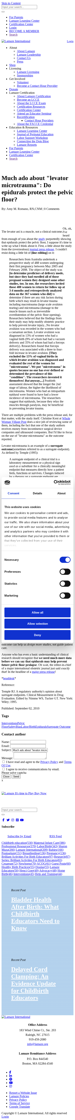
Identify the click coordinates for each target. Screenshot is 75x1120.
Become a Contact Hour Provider (37, 85)
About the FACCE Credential (35, 124)
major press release (43, 671)
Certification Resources (31, 106)
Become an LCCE (28, 99)
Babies (56, 849)
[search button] (3, 11)
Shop (12, 65)
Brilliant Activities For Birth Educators (27, 856)
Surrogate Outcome (59, 726)
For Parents (16, 17)
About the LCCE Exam (31, 103)
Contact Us (24, 58)
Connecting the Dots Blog (33, 141)
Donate (13, 89)
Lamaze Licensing (28, 72)
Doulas (42, 867)
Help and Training (48, 874)
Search (13, 34)
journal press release (42, 249)
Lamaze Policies (19, 1096)
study (41, 239)
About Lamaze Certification (34, 96)
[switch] (65, 571)
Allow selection (37, 623)
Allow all (37, 612)
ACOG (44, 863)
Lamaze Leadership (29, 54)
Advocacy (48, 870)
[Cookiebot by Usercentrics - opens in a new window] (54, 482)
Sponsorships (25, 75)
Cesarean (10, 863)
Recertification (26, 117)
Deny (37, 634)
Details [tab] (37, 493)
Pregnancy (56, 853)
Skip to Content (11, 3)
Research (62, 856)
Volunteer (23, 82)
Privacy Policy (49, 762)
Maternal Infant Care (49, 842)
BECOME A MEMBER (24, 31)
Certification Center (21, 24)
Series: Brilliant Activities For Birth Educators (32, 860)
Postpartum (12, 853)
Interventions (9, 723)
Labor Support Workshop (32, 137)
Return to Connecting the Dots (22, 168)
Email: (5, 746)
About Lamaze (26, 51)
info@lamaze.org (37, 1044)
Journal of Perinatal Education (35, 134)
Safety (12, 726)
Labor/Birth (28, 726)
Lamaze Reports (27, 144)
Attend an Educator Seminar (34, 113)
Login (13, 27)
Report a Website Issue (23, 1092)
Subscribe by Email (19, 836)
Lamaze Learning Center (24, 20)
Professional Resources (19, 846)
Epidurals (41, 726)
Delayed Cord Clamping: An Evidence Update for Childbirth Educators (33, 983)
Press (20, 61)
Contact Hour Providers (39, 120)
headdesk (8, 678)
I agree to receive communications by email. (32, 769)
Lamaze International (32, 849)
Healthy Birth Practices (18, 867)
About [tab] (61, 493)
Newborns (27, 863)
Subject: (6, 750)
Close (6, 776)
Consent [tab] (13, 493)
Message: (7, 758)
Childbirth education (17, 842)
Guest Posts (61, 863)
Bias (18, 726)
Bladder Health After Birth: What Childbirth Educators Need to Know (35, 913)
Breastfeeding (34, 853)
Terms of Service (19, 1103)
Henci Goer (29, 870)
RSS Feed (55, 836)
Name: (6, 742)
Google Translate (19, 1106)
